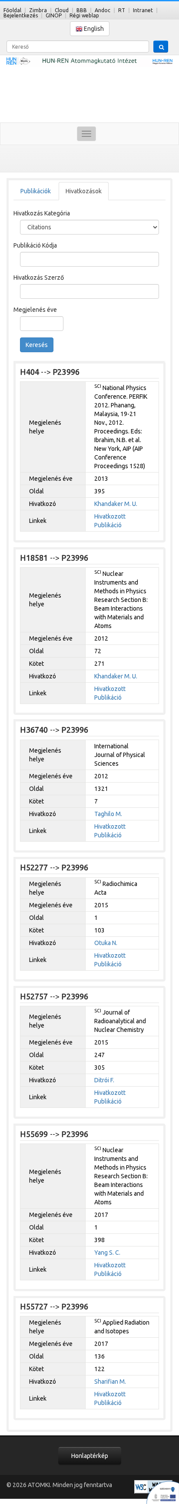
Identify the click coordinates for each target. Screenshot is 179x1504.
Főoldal (12, 10)
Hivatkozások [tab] (84, 191)
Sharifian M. (110, 1381)
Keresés (37, 344)
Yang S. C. (107, 1252)
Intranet (143, 10)
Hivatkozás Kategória (41, 213)
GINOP (54, 15)
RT (121, 10)
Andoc (102, 10)
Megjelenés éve (35, 309)
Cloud (62, 10)
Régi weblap (84, 15)
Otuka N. (105, 942)
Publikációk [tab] (35, 191)
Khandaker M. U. (115, 503)
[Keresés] (160, 46)
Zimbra (38, 10)
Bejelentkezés (20, 15)
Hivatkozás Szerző (38, 277)
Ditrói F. (104, 1080)
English (93, 28)
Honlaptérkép (89, 1455)
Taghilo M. (108, 813)
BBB (81, 10)
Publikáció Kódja (35, 245)
